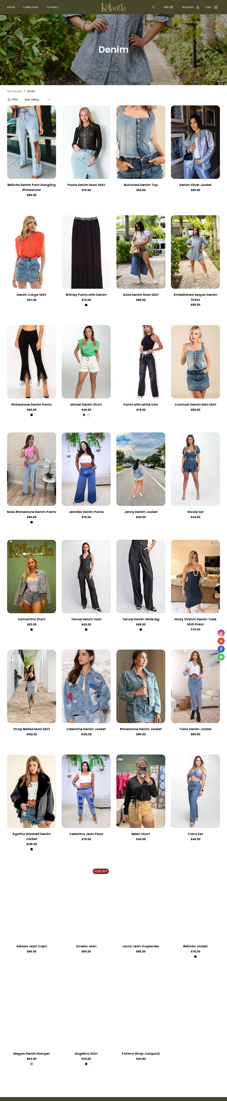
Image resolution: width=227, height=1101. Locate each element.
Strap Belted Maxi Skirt (31, 729)
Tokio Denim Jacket (195, 729)
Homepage (14, 91)
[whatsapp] (221, 657)
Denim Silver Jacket (195, 185)
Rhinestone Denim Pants (32, 404)
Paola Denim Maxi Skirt (86, 185)
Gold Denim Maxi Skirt (141, 294)
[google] (221, 641)
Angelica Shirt (86, 1053)
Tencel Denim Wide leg (140, 619)
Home (11, 7)
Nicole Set (195, 512)
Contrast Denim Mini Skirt (195, 404)
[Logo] (113, 7)
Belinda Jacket (195, 946)
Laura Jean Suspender (141, 946)
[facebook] (221, 649)
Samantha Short (31, 619)
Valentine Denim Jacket (86, 729)
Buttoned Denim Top (141, 185)
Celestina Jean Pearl (86, 834)
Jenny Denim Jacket (141, 512)
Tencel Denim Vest (86, 619)
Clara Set (195, 834)
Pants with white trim (140, 404)
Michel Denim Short (86, 404)
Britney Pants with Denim (86, 294)
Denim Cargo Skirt (31, 294)
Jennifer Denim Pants (86, 512)
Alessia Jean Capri (31, 946)
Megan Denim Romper (31, 1053)
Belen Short (141, 834)
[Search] (153, 7)
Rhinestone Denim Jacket (141, 729)
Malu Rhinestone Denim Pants (31, 512)
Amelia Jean (86, 946)
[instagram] (221, 633)
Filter (14, 99)
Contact (52, 7)
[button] (210, 7)
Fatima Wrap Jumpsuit (141, 1053)
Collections (31, 7)
